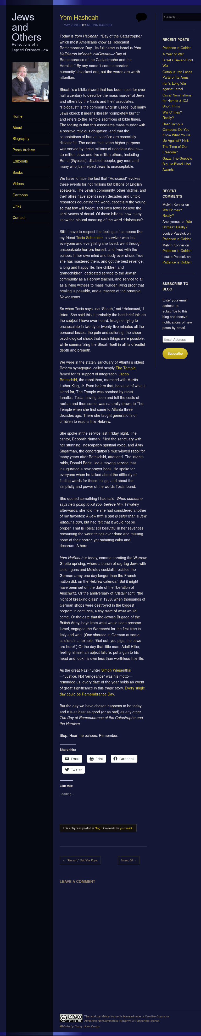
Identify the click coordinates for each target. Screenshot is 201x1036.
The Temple (126, 367)
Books (18, 172)
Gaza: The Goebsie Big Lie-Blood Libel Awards (177, 164)
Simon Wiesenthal (116, 670)
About (17, 127)
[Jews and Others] (30, 103)
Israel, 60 (128, 860)
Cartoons (20, 194)
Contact (19, 217)
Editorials (20, 161)
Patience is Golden (177, 47)
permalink (126, 828)
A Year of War (173, 53)
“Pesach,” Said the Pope (80, 860)
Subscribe (175, 353)
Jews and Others (26, 26)
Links (17, 206)
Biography (21, 138)
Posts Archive (24, 149)
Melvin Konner (99, 25)
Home (18, 116)
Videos (18, 183)
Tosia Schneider (89, 237)
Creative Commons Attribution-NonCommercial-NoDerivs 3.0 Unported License (127, 1018)
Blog (97, 828)
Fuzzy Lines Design (87, 1026)
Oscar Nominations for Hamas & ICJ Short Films (177, 101)
